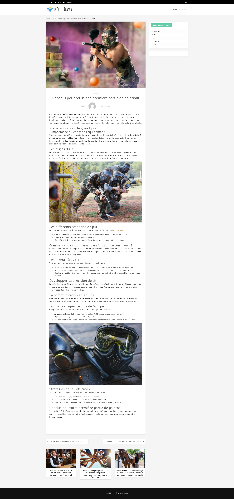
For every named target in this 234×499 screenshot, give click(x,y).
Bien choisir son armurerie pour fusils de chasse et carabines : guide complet (61, 472)
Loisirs (95, 93)
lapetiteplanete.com (120, 493)
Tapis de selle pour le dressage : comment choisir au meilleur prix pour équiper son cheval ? (130, 472)
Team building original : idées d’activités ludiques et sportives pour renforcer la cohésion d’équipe (95, 473)
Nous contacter (68, 2)
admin (83, 106)
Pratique (155, 41)
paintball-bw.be (116, 230)
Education (155, 31)
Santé (153, 45)
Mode (153, 38)
